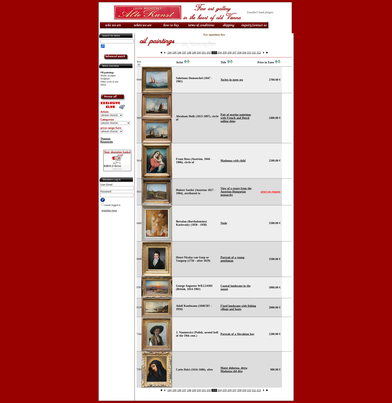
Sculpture (105, 78)
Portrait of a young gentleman (232, 259)
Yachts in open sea (231, 79)
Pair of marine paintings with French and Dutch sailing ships (235, 118)
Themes (105, 138)
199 (194, 52)
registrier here (109, 210)
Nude (223, 223)
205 (225, 52)
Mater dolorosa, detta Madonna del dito (233, 369)
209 (244, 52)
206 (229, 52)
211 (254, 52)
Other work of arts (109, 81)
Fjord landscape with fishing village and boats (238, 307)
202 (209, 52)
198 (189, 52)
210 (249, 52)
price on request (271, 191)
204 (220, 52)
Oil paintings (107, 72)
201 (204, 52)
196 (179, 52)
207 (234, 52)
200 (199, 52)
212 (259, 52)
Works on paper (108, 75)
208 (239, 52)
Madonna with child (233, 160)
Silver (103, 84)
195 (174, 52)
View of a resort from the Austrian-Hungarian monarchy (236, 191)
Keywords (106, 141)
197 (184, 52)
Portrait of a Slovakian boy (237, 334)
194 (169, 52)
